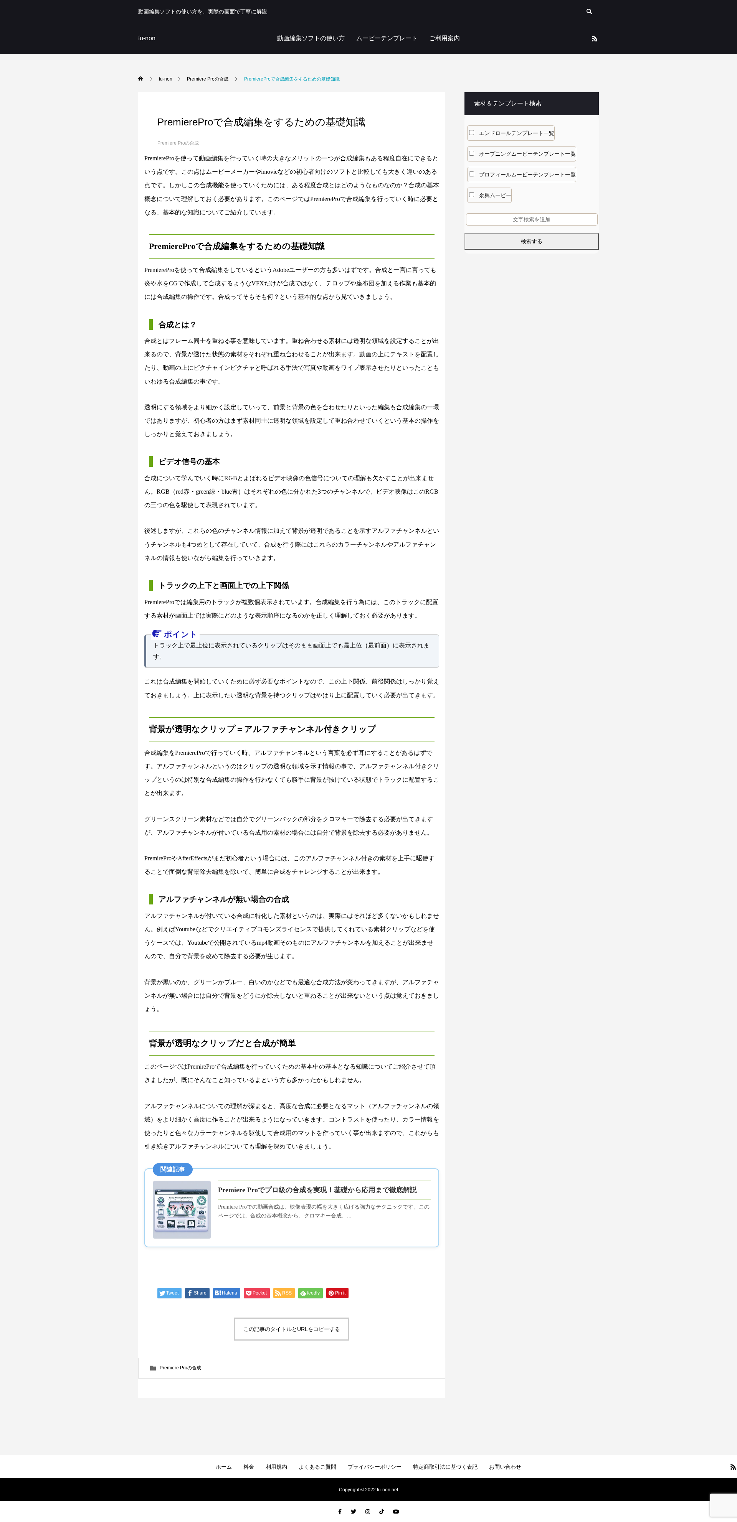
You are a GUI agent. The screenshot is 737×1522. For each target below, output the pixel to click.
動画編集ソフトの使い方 (311, 38)
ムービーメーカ (227, 171)
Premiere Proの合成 (178, 143)
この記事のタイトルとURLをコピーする (291, 1329)
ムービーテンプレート (387, 38)
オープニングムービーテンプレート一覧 (527, 154)
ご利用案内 (444, 38)
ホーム (224, 1467)
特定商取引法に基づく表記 (445, 1467)
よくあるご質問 (317, 1467)
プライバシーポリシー (375, 1467)
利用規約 (276, 1467)
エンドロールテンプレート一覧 (516, 133)
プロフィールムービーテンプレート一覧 (527, 174)
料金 (248, 1467)
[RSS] (594, 38)
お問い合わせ (505, 1467)
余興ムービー (495, 195)
